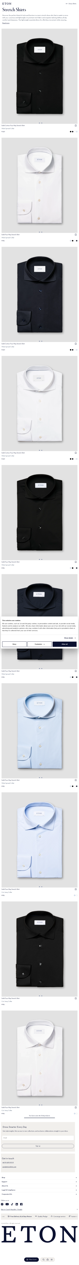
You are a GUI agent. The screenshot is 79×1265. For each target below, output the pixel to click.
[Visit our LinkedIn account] (17, 1204)
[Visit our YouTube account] (7, 1204)
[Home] (39, 1234)
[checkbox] (75, 125)
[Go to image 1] (39, 232)
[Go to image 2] (41, 232)
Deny (14, 644)
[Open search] (43, 1259)
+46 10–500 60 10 (8, 1162)
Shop (3, 1177)
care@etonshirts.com (9, 1167)
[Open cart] (47, 1259)
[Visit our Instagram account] (2, 1204)
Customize (38, 644)
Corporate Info (7, 1194)
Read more (5, 23)
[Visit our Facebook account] (21, 1204)
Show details (68, 638)
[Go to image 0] (37, 232)
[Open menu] (52, 1259)
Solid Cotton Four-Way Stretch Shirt (13, 125)
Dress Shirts (72, 4)
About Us (5, 1186)
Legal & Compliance (8, 1190)
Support (4, 1182)
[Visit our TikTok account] (12, 1204)
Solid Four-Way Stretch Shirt (11, 235)
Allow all (65, 644)
